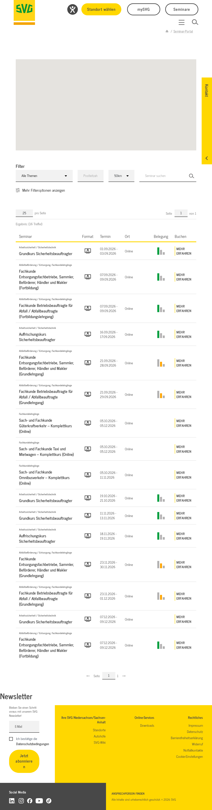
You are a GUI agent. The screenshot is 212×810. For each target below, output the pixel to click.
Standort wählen (101, 9)
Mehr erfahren (183, 251)
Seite (169, 213)
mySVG (143, 9)
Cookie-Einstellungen (189, 756)
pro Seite (40, 212)
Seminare (181, 9)
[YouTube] (39, 800)
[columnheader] (47, 236)
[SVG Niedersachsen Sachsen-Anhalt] (167, 31)
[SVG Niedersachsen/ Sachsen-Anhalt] (24, 12)
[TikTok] (48, 800)
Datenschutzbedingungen (32, 743)
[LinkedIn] (12, 800)
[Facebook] (29, 800)
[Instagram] (21, 800)
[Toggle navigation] (181, 22)
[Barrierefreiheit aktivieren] (72, 9)
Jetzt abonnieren (24, 761)
